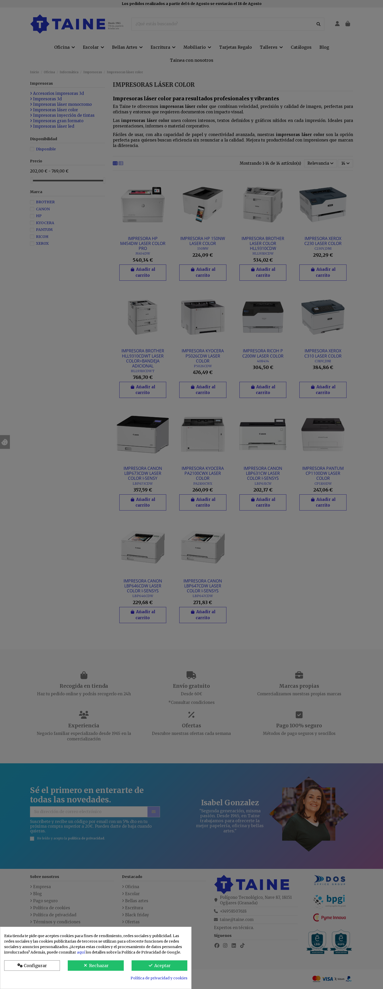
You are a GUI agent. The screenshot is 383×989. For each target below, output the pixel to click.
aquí (81, 952)
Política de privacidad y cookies (159, 978)
